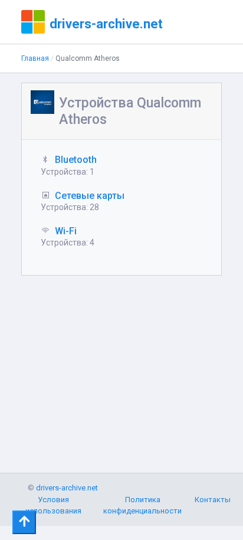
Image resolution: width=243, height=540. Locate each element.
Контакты (213, 499)
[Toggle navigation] (24, 522)
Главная (35, 58)
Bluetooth (76, 159)
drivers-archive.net (106, 23)
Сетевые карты (89, 195)
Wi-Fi (66, 231)
